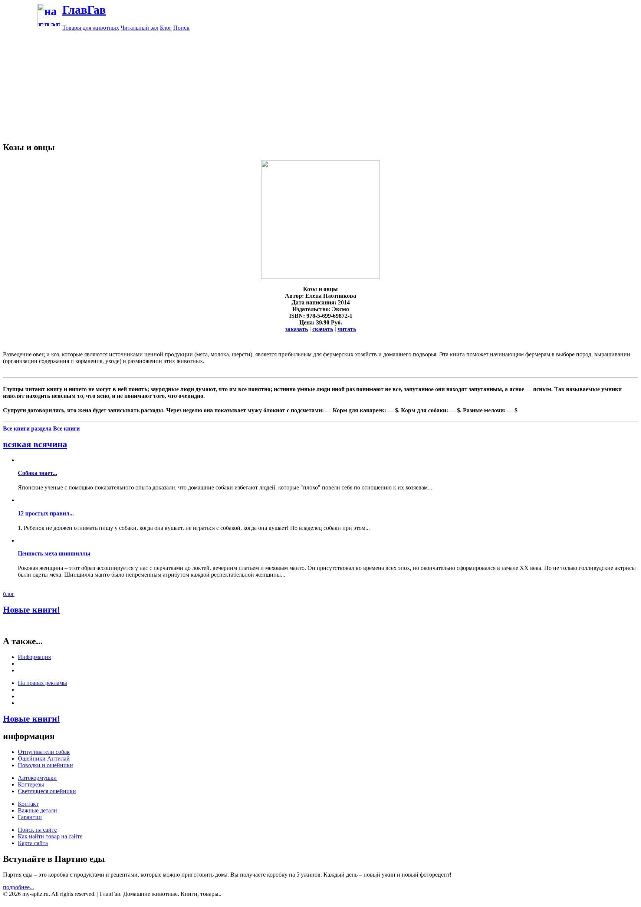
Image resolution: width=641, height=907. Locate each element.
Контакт (28, 804)
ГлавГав (84, 9)
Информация (34, 657)
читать (347, 329)
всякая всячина (35, 444)
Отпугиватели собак (44, 752)
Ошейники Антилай (44, 758)
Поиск (181, 27)
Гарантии (30, 817)
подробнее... (18, 887)
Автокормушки (37, 778)
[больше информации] (320, 277)
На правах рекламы (42, 683)
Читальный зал (139, 27)
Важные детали (37, 810)
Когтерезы (31, 784)
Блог (166, 27)
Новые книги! (31, 609)
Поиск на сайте (37, 830)
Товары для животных (90, 27)
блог (8, 594)
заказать (296, 329)
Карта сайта (33, 843)
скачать (322, 329)
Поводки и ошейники (45, 765)
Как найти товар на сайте (50, 836)
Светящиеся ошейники (47, 791)
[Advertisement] (320, 83)
